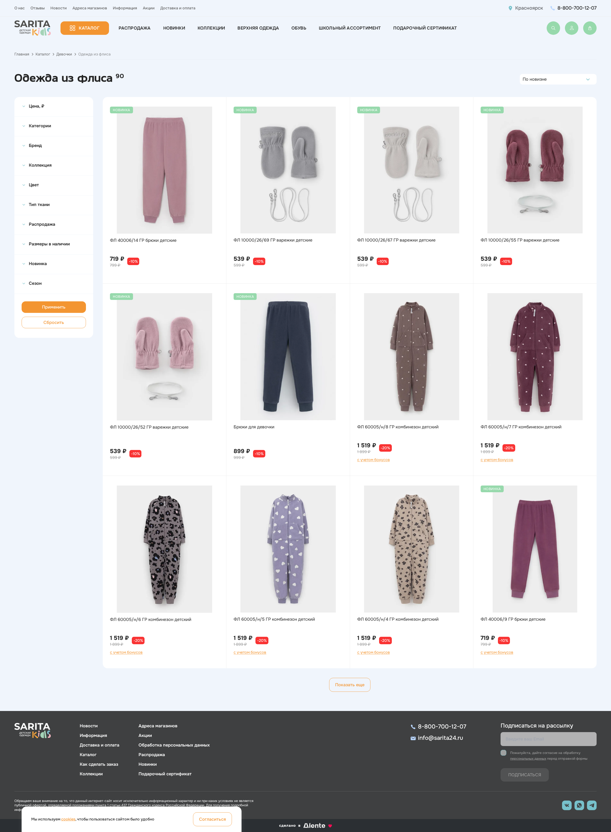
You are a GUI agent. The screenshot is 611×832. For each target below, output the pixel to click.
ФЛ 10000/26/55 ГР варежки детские (520, 240)
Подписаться (524, 774)
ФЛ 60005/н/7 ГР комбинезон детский (521, 427)
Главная (21, 54)
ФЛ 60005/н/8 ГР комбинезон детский (398, 427)
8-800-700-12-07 (577, 8)
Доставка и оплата (177, 8)
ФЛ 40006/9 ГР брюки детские (513, 619)
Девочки (64, 54)
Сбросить (53, 322)
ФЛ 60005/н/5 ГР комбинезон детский (274, 619)
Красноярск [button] (529, 8)
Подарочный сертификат (425, 28)
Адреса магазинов (90, 8)
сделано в (299, 825)
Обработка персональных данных (174, 745)
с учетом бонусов (373, 459)
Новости (58, 8)
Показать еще (349, 684)
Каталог (89, 28)
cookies (68, 819)
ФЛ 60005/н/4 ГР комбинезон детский (398, 619)
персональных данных (528, 758)
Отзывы (37, 8)
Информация (125, 8)
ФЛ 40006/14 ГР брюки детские (143, 240)
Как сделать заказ (99, 764)
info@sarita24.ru (440, 737)
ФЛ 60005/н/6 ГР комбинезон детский (150, 619)
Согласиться (212, 819)
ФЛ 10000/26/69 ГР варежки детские (273, 240)
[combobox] (524, 79)
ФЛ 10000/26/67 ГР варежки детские (396, 240)
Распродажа (135, 28)
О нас (19, 8)
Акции (149, 8)
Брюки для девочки (254, 427)
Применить (54, 307)
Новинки (174, 28)
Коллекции (211, 28)
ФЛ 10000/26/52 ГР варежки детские (149, 427)
